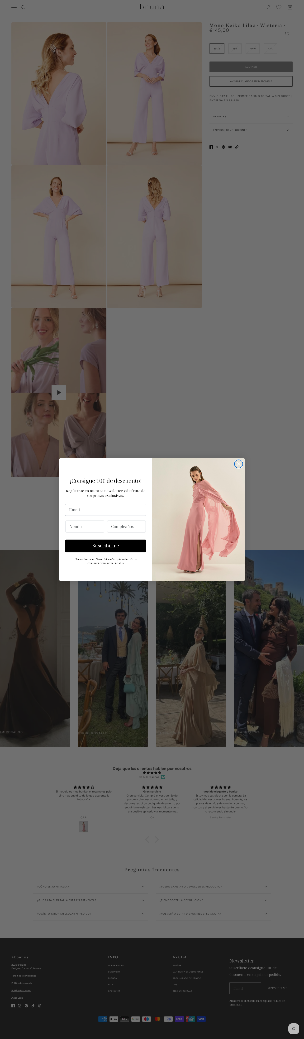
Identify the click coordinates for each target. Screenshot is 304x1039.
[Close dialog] (238, 464)
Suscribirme (105, 546)
